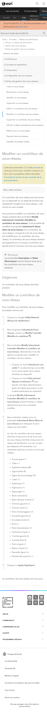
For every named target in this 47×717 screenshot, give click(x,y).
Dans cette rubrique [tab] (12, 190)
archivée (36, 167)
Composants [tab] (11, 70)
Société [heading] (6, 633)
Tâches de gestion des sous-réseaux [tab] (21, 81)
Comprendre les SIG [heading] (11, 627)
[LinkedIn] (41, 597)
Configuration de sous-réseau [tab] (18, 75)
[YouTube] (41, 602)
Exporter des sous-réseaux (17, 136)
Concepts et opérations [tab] (16, 64)
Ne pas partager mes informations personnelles (24, 705)
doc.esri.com (21, 26)
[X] (35, 597)
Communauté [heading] (8, 620)
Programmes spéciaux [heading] (12, 639)
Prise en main (16, 17)
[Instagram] (35, 602)
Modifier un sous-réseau (17, 98)
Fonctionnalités (30, 11)
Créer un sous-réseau (15, 87)
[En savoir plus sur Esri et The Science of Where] (8, 603)
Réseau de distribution (28, 39)
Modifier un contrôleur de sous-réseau (23, 114)
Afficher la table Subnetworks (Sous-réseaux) (25, 125)
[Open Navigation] (43, 3)
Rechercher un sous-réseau (18, 92)
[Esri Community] (29, 602)
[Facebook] (29, 597)
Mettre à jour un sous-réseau (18, 131)
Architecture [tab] (11, 59)
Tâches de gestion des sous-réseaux (20, 49)
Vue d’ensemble (12, 11)
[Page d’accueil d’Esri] (7, 4)
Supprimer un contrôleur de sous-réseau (23, 120)
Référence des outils (34, 17)
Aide (24, 18)
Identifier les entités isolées (18, 142)
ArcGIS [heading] (5, 614)
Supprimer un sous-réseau (17, 103)
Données (13, 39)
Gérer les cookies (12, 697)
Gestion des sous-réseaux (15, 46)
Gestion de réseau (11, 53)
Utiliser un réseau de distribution (18, 42)
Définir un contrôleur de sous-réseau (22, 109)
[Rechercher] (37, 3)
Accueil (6, 18)
